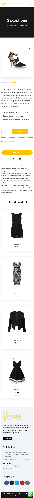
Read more (29, 210)
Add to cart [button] (29, 257)
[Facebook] (6, 483)
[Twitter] (17, 483)
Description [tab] (17, 152)
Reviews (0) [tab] (17, 159)
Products (15, 25)
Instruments (11, 141)
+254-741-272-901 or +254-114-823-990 (17, 459)
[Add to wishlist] (29, 214)
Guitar (17, 343)
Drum (17, 392)
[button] (29, 49)
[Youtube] (22, 483)
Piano (17, 247)
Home (9, 25)
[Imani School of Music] (5, 3)
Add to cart (20, 131)
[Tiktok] (27, 483)
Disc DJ (17, 294)
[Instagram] (11, 483)
